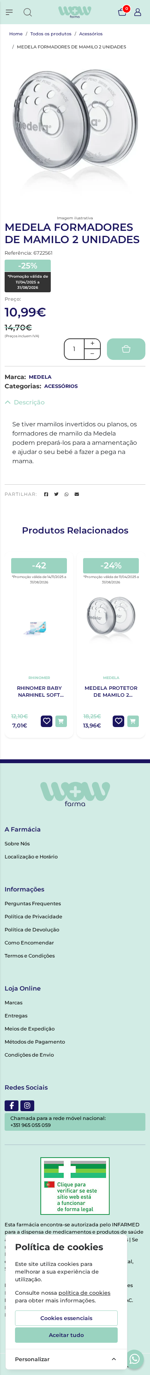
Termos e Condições (30, 956)
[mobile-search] (27, 12)
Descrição (29, 402)
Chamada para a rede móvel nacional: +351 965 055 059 (58, 1121)
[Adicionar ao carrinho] (61, 721)
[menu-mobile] (9, 12)
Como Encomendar (29, 943)
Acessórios (91, 33)
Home (16, 33)
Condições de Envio (29, 1055)
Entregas (16, 1016)
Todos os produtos (51, 33)
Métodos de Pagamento (35, 1042)
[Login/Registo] (137, 12)
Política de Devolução (32, 930)
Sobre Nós (17, 844)
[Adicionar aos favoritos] (46, 721)
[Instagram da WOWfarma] (27, 1105)
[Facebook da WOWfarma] (11, 1105)
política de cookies (84, 1292)
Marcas (13, 1003)
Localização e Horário (31, 857)
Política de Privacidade (33, 916)
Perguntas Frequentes (33, 903)
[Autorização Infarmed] (75, 1186)
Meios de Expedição (30, 1029)
